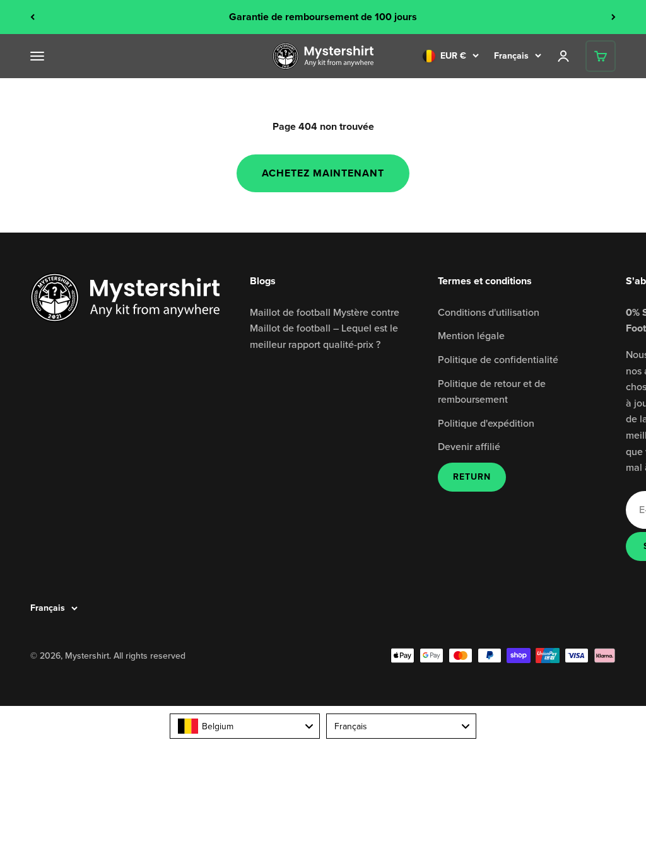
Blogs (263, 281)
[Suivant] (613, 17)
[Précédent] (32, 17)
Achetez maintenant (323, 173)
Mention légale (471, 335)
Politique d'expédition (486, 423)
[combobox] (245, 726)
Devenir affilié (469, 446)
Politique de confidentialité (498, 359)
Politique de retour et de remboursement (492, 391)
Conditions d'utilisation (488, 312)
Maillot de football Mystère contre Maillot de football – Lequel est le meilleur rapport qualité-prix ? (324, 328)
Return (472, 476)
